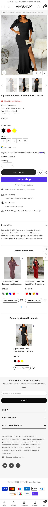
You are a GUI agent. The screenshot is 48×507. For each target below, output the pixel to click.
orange (33, 293)
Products (11, 12)
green (6, 293)
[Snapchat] (11, 465)
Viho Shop (12, 105)
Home (3, 12)
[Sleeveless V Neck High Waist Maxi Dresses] (36, 268)
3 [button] (26, 307)
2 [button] (24, 307)
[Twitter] (18, 465)
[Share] (45, 172)
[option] (24, 45)
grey (3, 293)
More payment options (24, 185)
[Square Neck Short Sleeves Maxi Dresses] (24, 335)
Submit (24, 400)
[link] (13, 503)
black (30, 293)
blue (10, 293)
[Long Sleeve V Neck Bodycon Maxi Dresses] (12, 268)
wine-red (13, 293)
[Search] (9, 7)
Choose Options (10, 300)
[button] (40, 73)
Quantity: (5, 161)
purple (37, 293)
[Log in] (39, 7)
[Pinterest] (4, 465)
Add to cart (18, 172)
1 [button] (21, 307)
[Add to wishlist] (40, 172)
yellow (22, 361)
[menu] (2, 6)
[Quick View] (21, 258)
